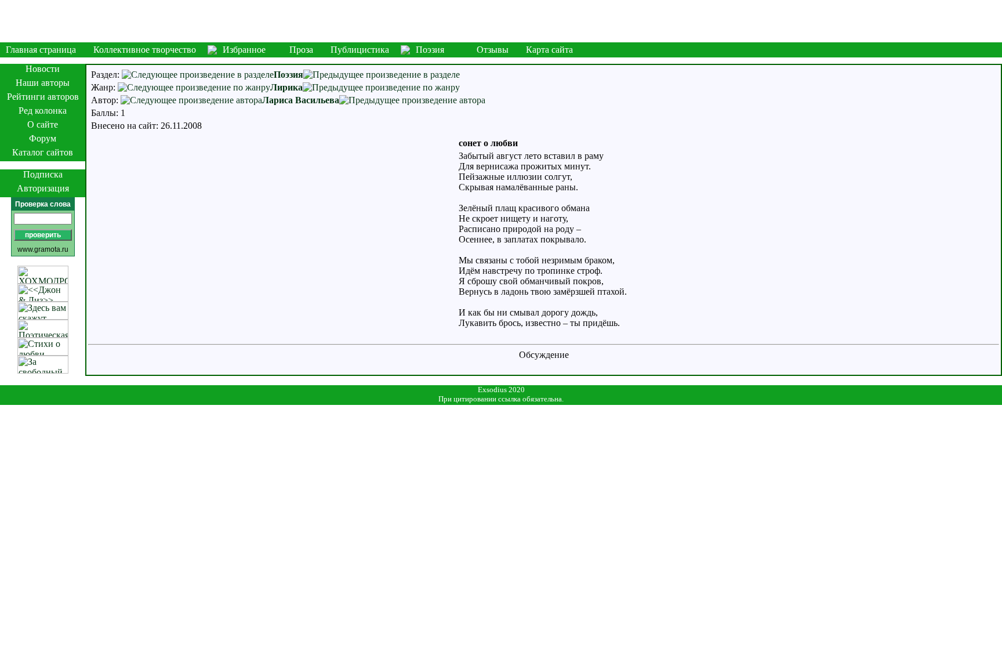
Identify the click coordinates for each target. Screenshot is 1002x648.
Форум (42, 138)
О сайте (42, 124)
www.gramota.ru (42, 249)
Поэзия (430, 50)
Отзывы (493, 50)
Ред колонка (43, 110)
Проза (301, 50)
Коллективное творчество (144, 50)
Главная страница (41, 50)
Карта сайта (549, 50)
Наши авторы (43, 83)
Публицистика (360, 50)
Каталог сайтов (42, 152)
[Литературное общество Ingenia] (501, 21)
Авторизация (43, 188)
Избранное (244, 50)
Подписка (43, 174)
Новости (43, 69)
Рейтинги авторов (43, 97)
